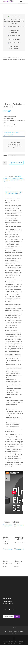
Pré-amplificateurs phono (17, 178)
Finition (5, 155)
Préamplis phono (6, 59)
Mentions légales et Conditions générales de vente (14, 632)
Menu (22, 1)
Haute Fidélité (9, 57)
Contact (14, 627)
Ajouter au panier (16, 163)
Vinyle (6, 181)
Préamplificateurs (17, 57)
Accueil (4, 57)
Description (8, 188)
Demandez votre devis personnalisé (11, 133)
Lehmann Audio (6, 178)
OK (17, 616)
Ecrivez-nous (7, 600)
